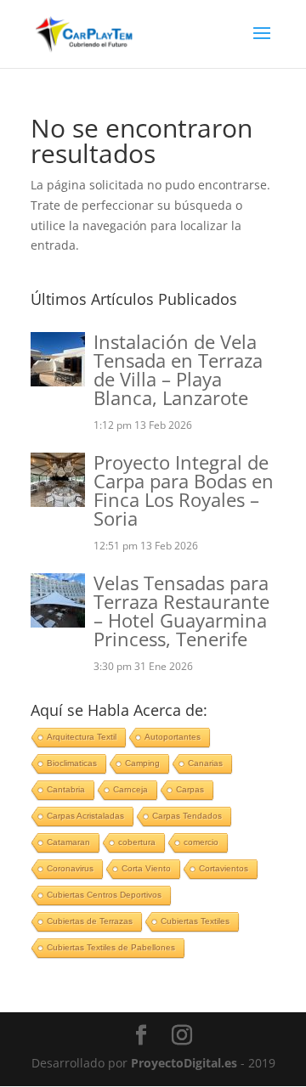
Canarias (205, 763)
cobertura (137, 842)
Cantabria (66, 789)
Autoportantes (172, 736)
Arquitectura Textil (81, 736)
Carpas (190, 789)
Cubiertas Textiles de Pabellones (111, 947)
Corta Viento (146, 868)
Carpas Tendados (187, 815)
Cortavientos (223, 868)
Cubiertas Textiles (195, 921)
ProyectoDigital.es (184, 1063)
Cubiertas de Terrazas (90, 921)
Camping (142, 763)
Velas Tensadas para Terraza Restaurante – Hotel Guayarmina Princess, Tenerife (181, 610)
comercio (201, 842)
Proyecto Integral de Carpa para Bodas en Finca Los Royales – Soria (184, 490)
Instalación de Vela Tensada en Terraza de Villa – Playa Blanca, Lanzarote (178, 369)
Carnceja (130, 789)
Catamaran (68, 842)
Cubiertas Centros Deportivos (104, 894)
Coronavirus (70, 868)
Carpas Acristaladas (85, 815)
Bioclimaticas (72, 763)
